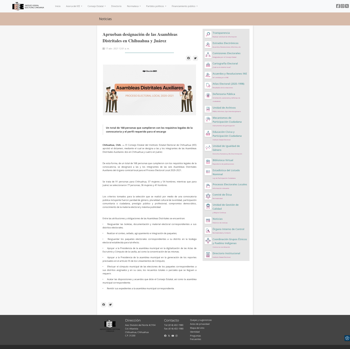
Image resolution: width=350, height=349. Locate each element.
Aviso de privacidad (199, 323)
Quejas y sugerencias (201, 320)
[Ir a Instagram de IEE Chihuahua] (342, 6)
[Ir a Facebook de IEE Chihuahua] (338, 6)
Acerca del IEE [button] (73, 6)
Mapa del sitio (197, 327)
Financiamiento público (184, 6)
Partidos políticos (155, 6)
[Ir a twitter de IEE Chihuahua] (347, 6)
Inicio (58, 6)
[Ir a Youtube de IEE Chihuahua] (173, 335)
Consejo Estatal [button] (96, 6)
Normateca (133, 6)
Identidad (195, 331)
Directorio (116, 6)
